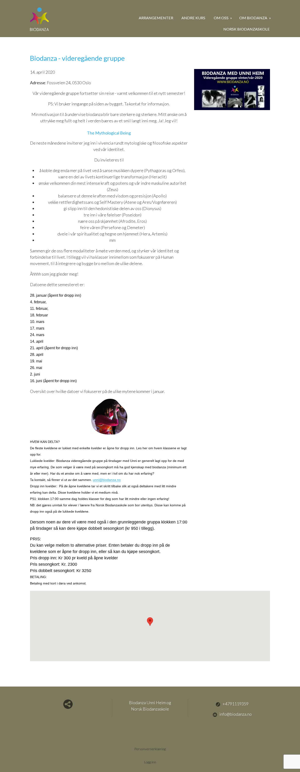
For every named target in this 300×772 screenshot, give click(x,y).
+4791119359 (235, 703)
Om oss (221, 17)
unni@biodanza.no (107, 480)
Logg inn (150, 762)
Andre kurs (193, 17)
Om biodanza (253, 17)
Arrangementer (156, 17)
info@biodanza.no (235, 714)
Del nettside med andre (68, 704)
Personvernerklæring (150, 749)
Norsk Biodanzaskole (246, 29)
